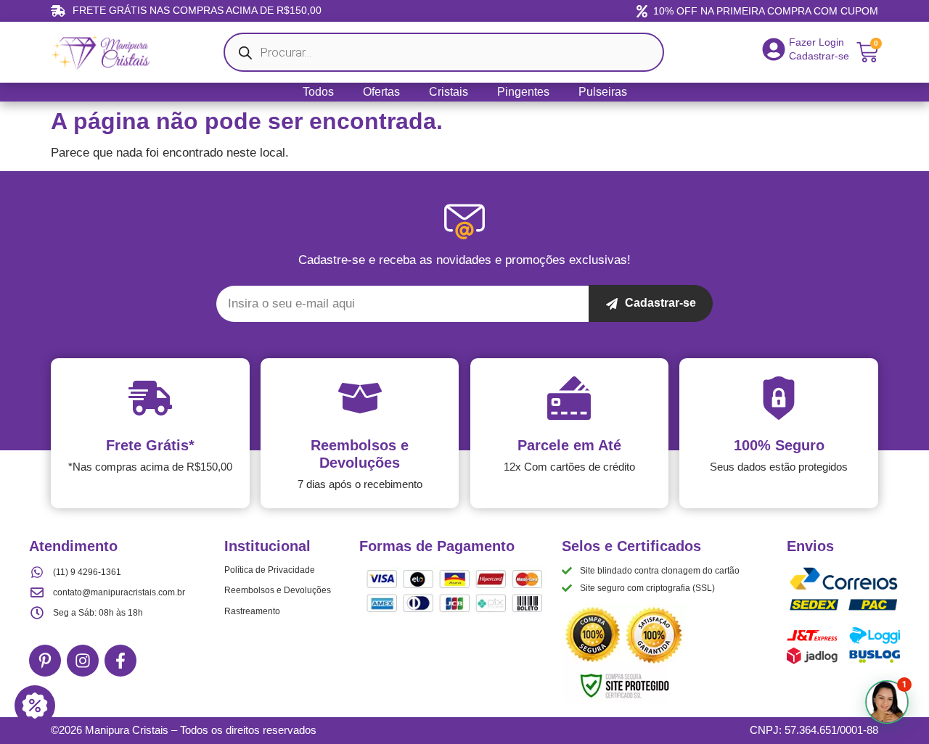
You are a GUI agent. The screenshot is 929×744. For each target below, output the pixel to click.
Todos (318, 92)
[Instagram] (83, 661)
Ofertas (381, 92)
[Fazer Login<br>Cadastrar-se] (773, 49)
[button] (887, 702)
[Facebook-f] (120, 661)
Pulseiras (602, 92)
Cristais (448, 92)
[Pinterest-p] (45, 661)
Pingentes (523, 92)
